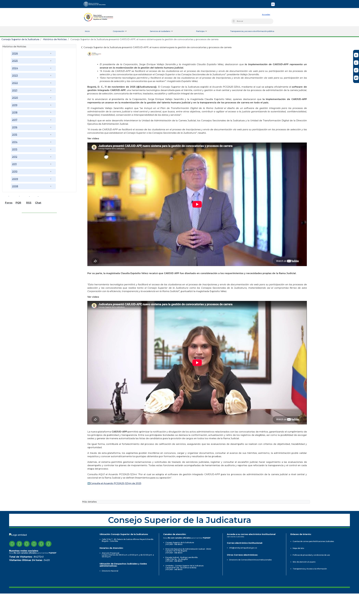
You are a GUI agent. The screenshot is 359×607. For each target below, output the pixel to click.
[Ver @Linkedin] (41, 544)
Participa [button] (200, 31)
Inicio (87, 31)
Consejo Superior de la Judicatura (20, 39)
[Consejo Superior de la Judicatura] (99, 17)
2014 (14, 142)
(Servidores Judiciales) (235, 537)
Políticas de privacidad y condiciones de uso (311, 555)
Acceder (266, 14)
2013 (14, 149)
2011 (14, 164)
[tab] (39, 46)
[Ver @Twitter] (27, 544)
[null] (82, 47)
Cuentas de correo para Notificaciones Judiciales (313, 541)
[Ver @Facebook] (12, 544)
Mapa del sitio (298, 548)
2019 (14, 105)
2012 (14, 156)
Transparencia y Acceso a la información (310, 569)
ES (273, 4)
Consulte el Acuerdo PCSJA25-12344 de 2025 (115, 483)
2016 (14, 127)
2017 (14, 120)
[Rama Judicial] (95, 3)
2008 (15, 186)
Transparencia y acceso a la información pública (252, 31)
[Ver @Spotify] (48, 544)
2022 (15, 83)
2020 (15, 97)
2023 (15, 75)
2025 (15, 60)
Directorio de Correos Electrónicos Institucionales (250, 560)
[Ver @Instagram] (19, 544)
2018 (14, 112)
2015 (14, 134)
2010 (14, 171)
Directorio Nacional (110, 571)
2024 (15, 68)
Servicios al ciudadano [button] (160, 31)
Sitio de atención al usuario (304, 562)
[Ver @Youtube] (34, 544)
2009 (15, 179)
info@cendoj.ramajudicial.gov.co (243, 548)
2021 (14, 90)
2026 (15, 53)
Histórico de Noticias (55, 39)
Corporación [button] (118, 31)
